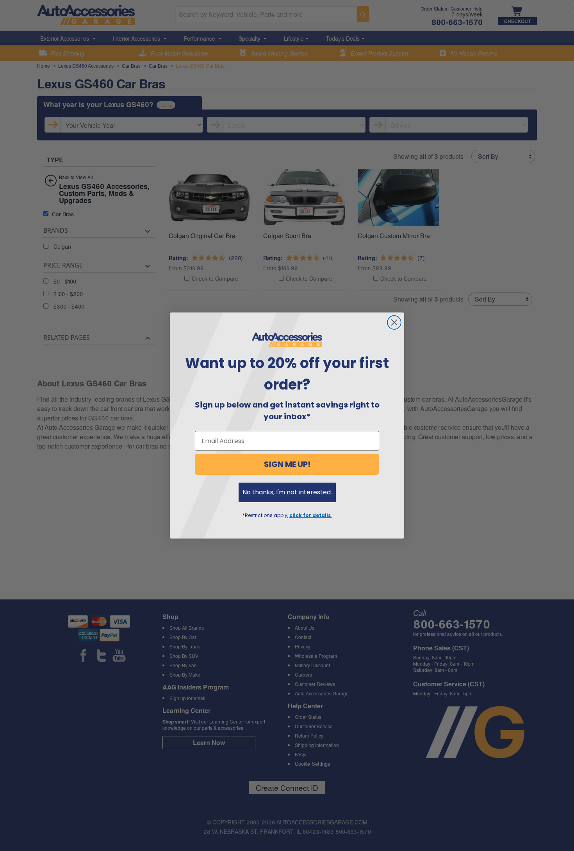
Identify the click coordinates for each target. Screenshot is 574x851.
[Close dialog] (394, 322)
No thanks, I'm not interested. (287, 492)
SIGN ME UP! (287, 464)
